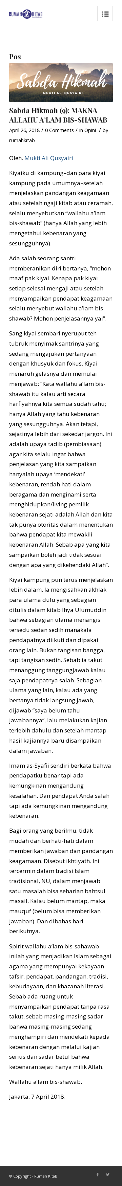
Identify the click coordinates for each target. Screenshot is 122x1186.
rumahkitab (22, 140)
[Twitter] (108, 1174)
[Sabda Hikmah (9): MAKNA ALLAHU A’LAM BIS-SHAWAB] (61, 82)
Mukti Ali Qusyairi (48, 158)
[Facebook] (98, 1174)
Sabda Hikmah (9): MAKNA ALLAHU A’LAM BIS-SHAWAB (58, 114)
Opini (90, 130)
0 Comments (59, 130)
